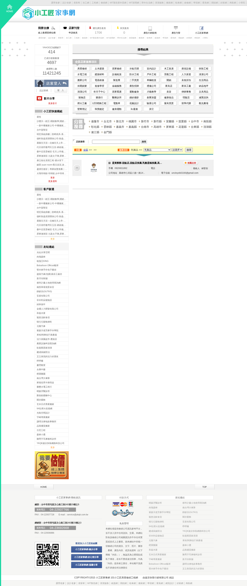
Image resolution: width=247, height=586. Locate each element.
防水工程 (134, 74)
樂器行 (99, 97)
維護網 (114, 583)
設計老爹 (52, 38)
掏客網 (232, 2)
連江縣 (95, 132)
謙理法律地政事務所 (192, 564)
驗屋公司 (151, 103)
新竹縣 (158, 121)
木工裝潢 (169, 68)
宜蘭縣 (170, 121)
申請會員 (74, 30)
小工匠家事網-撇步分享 (86, 549)
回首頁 (14, 14)
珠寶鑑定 (99, 109)
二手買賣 (134, 80)
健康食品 (169, 97)
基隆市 (95, 121)
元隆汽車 (153, 540)
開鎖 (169, 80)
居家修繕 (117, 68)
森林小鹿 (186, 545)
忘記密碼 (43, 90)
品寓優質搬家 (188, 550)
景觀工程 (169, 74)
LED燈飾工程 (99, 103)
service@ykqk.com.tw (77, 514)
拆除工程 (203, 68)
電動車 (116, 103)
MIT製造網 (92, 583)
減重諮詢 (203, 97)
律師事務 (186, 91)
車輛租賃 (151, 80)
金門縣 (108, 132)
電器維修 (99, 80)
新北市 (120, 121)
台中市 (195, 121)
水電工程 (82, 74)
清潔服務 (159, 2)
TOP (204, 487)
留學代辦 (186, 103)
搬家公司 (82, 80)
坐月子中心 (99, 91)
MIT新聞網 (134, 2)
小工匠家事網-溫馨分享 (86, 565)
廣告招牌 (134, 86)
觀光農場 (203, 103)
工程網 (95, 2)
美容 (169, 91)
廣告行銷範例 (150, 33)
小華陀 (242, 2)
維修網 (187, 2)
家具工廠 (186, 86)
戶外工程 (151, 74)
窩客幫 (77, 2)
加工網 (86, 2)
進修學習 (99, 86)
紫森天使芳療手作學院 (160, 512)
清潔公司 (203, 74)
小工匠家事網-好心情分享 (86, 557)
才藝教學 (151, 91)
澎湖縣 (207, 126)
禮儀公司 (151, 86)
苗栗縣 (182, 121)
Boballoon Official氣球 (160, 564)
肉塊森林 (153, 507)
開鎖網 (214, 2)
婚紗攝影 (134, 97)
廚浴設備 (186, 68)
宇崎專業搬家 (155, 559)
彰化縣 (95, 126)
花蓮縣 (182, 126)
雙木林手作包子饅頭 (158, 568)
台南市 (145, 126)
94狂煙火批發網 (156, 526)
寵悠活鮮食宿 (155, 517)
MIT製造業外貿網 (118, 2)
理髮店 (186, 97)
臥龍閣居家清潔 (190, 536)
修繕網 (104, 2)
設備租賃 (117, 74)
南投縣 (207, 121)
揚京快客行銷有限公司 (157, 577)
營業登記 (82, 109)
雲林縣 (108, 126)
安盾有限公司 (188, 521)
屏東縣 (170, 126)
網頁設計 (169, 583)
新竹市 (145, 121)
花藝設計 (134, 103)
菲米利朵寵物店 (156, 536)
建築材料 (99, 74)
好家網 (223, 2)
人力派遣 (186, 74)
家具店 (168, 86)
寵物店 (82, 97)
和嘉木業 (153, 550)
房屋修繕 (82, 68)
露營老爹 (42, 38)
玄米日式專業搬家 (157, 554)
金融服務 (117, 86)
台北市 (108, 121)
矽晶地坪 (203, 86)
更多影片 (52, 103)
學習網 (196, 2)
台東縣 (195, 126)
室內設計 (151, 68)
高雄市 (158, 126)
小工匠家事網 (201, 33)
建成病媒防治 (155, 531)
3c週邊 (134, 109)
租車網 (178, 2)
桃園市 (133, 121)
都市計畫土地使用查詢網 (194, 503)
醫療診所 (117, 97)
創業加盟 (151, 97)
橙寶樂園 (153, 545)
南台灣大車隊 (188, 507)
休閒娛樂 (82, 86)
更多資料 (52, 181)
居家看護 (117, 91)
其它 (151, 109)
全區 (85, 150)
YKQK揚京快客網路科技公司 (196, 531)
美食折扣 (186, 80)
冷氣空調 (134, 68)
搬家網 (169, 2)
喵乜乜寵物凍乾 (156, 521)
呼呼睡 (185, 526)
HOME (43, 487)
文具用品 (203, 91)
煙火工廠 (82, 103)
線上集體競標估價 (47, 30)
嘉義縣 (133, 126)
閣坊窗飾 (186, 517)
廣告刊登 (176, 33)
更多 (52, 177)
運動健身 (134, 91)
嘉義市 (120, 126)
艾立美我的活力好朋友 (193, 568)
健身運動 (117, 109)
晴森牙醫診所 (155, 503)
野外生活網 (147, 2)
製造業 (116, 80)
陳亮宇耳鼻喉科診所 (192, 554)
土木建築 (99, 68)
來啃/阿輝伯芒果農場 (192, 540)
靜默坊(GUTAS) (190, 512)
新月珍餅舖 (187, 559)
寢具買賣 (169, 103)
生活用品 (203, 80)
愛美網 (205, 2)
